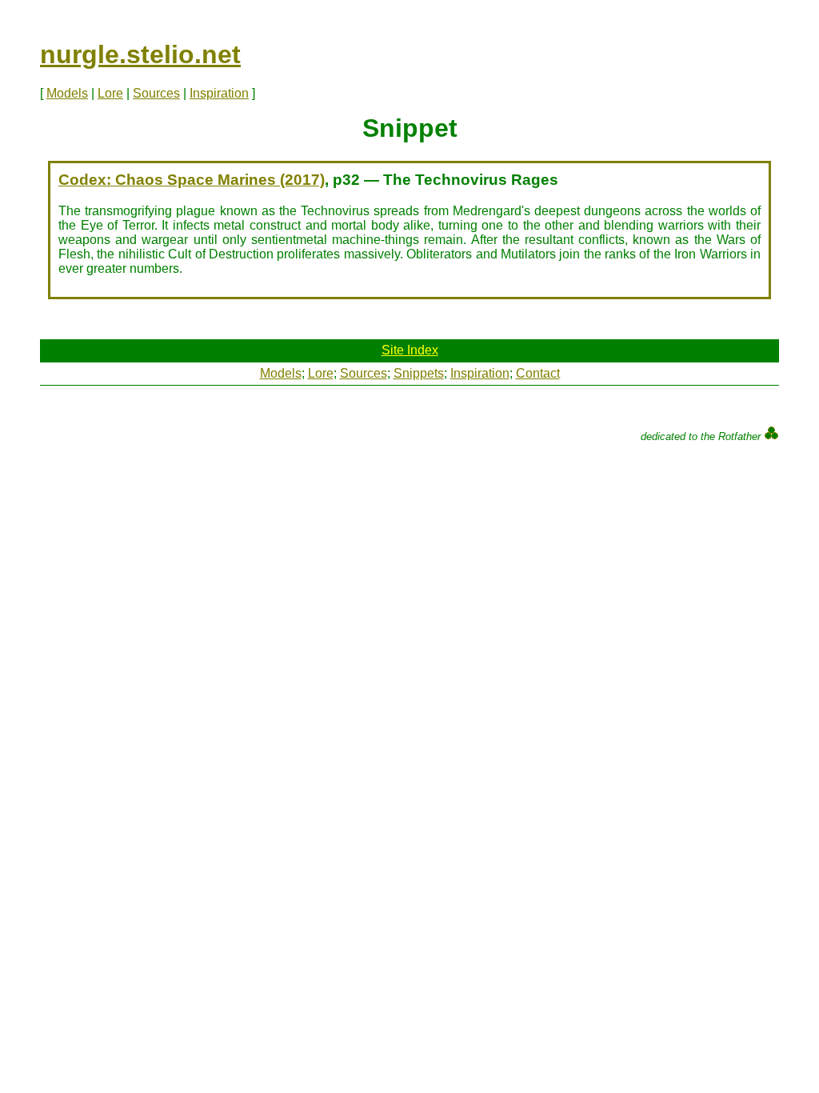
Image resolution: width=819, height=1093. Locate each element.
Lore (110, 93)
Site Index (410, 350)
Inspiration (219, 93)
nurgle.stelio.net (140, 54)
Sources (156, 93)
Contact (538, 373)
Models (67, 93)
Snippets (419, 373)
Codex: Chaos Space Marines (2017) (191, 179)
